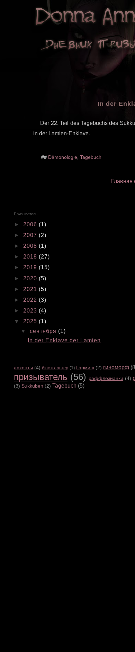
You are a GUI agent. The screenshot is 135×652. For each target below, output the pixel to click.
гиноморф (116, 367)
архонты (23, 367)
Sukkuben (32, 386)
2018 (31, 257)
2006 (31, 224)
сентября (44, 331)
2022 (31, 300)
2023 (31, 311)
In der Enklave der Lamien (64, 340)
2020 (31, 278)
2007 (31, 235)
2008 (31, 246)
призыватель (41, 377)
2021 (31, 289)
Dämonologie (62, 157)
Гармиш (85, 367)
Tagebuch (90, 157)
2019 (31, 267)
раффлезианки (106, 378)
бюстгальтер (55, 367)
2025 (31, 321)
